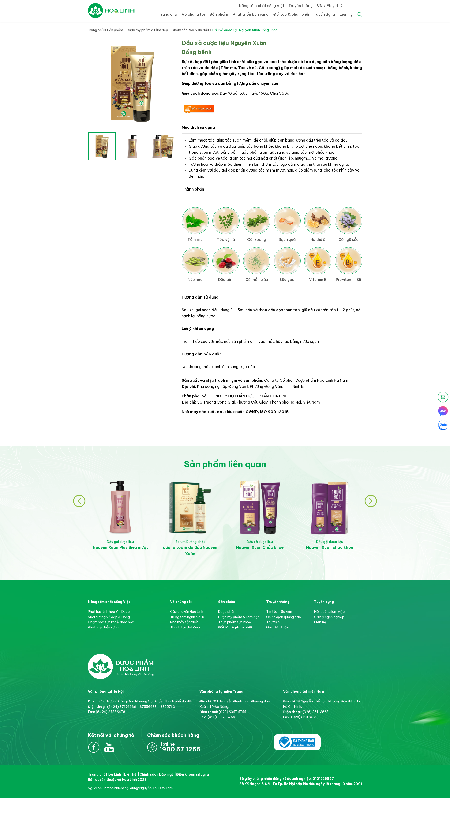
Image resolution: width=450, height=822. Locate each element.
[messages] (443, 411)
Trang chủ (168, 14)
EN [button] (329, 5)
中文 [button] (339, 5)
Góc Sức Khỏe (277, 627)
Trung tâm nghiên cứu (187, 617)
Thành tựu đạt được (185, 627)
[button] (79, 501)
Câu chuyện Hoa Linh (186, 611)
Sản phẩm (219, 14)
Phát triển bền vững (251, 14)
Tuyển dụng (324, 14)
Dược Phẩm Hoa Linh (121, 659)
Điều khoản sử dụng (192, 774)
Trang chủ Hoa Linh (104, 774)
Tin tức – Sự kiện (279, 611)
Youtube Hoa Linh (109, 747)
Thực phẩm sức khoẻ (234, 622)
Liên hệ (346, 14)
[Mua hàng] (443, 397)
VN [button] (319, 5)
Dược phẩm (227, 611)
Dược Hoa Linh (111, 10)
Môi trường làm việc (329, 611)
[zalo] (443, 425)
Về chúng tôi (193, 14)
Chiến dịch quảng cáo (283, 617)
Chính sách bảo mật (156, 774)
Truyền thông (301, 5)
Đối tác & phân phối (291, 14)
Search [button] (359, 14)
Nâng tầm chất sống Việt (261, 5)
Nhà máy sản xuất (184, 622)
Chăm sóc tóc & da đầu (190, 30)
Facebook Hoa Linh (94, 747)
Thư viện (273, 622)
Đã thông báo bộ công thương (297, 739)
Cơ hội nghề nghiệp (329, 617)
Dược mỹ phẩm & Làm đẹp (147, 30)
